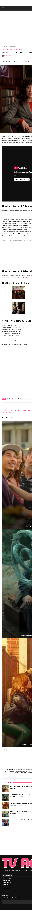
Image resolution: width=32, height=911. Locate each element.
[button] (2, 8)
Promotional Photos (11, 46)
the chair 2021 (21, 398)
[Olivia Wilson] (3, 56)
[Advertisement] (16, 27)
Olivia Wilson (9, 55)
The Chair (19, 49)
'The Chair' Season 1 (11, 398)
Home (3, 46)
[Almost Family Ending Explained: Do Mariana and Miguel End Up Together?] (5, 788)
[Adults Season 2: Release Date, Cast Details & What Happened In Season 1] (5, 814)
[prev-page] (3, 750)
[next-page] (5, 750)
